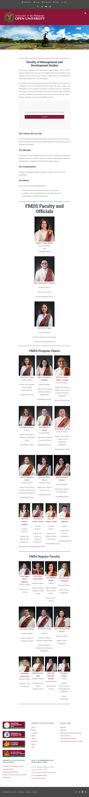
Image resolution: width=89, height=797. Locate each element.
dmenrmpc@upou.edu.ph (62, 400)
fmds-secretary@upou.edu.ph (44, 296)
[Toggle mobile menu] (85, 13)
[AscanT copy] (27, 356)
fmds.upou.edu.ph (40, 778)
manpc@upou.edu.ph (44, 494)
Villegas (65, 380)
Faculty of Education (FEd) (10, 772)
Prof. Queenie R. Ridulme (51, 676)
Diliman (33, 730)
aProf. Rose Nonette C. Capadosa (24, 521)
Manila (33, 736)
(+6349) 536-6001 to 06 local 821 (46, 772)
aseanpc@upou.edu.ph (44, 399)
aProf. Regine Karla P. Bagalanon (25, 579)
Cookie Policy (21, 792)
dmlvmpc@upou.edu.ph (62, 449)
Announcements (65, 736)
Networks (63, 730)
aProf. (36, 283)
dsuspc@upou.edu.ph (65, 541)
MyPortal (63, 727)
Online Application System (68, 738)
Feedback (35, 792)
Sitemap (28, 792)
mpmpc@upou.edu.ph (25, 546)
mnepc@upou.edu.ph (62, 496)
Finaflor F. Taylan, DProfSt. (44, 243)
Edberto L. (59, 380)
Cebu (32, 747)
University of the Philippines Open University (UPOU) (13, 767)
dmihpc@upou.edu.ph (26, 445)
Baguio (33, 744)
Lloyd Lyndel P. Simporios (46, 283)
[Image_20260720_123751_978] (44, 356)
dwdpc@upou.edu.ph (38, 546)
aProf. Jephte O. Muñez (62, 429)
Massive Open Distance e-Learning (70, 733)
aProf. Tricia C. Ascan (44, 328)
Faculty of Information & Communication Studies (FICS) (15, 776)
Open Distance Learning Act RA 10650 (71, 741)
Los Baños (34, 733)
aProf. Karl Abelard (62, 377)
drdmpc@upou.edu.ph (27, 497)
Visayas (33, 738)
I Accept (44, 117)
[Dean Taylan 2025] (44, 217)
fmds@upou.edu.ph (44, 251)
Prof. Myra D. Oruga (26, 427)
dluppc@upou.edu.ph (44, 445)
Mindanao (34, 741)
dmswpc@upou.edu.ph (52, 543)
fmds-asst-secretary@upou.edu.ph (44, 341)
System (33, 727)
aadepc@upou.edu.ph (26, 394)
